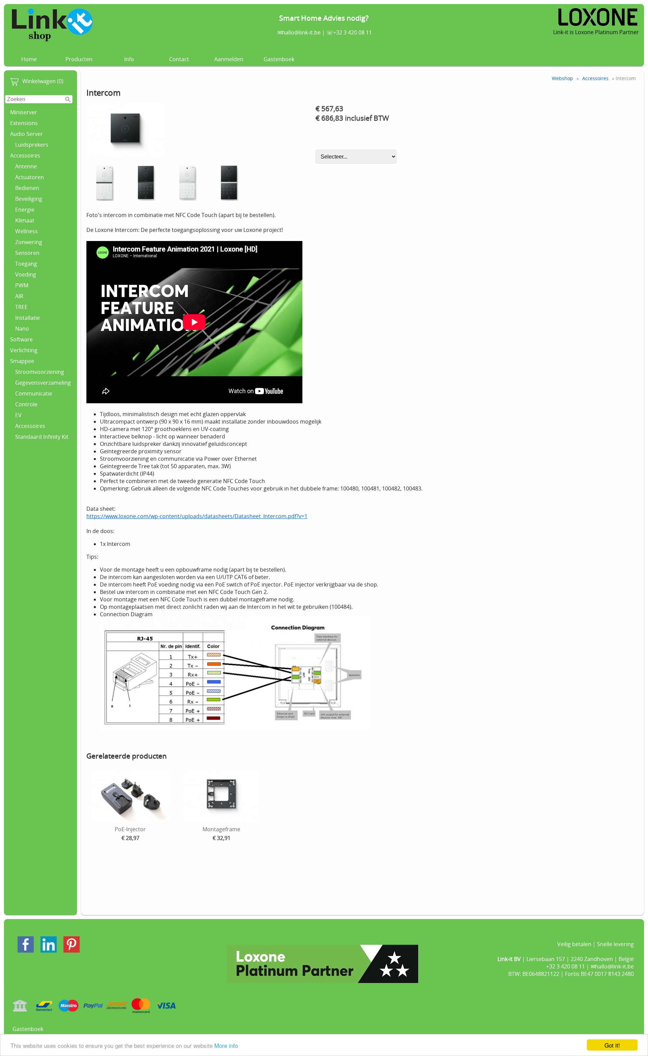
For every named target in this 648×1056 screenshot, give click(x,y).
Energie (24, 209)
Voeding (25, 274)
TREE (21, 307)
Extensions (24, 123)
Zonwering (28, 242)
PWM (21, 285)
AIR (19, 296)
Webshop (562, 78)
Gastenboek (279, 59)
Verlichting (23, 350)
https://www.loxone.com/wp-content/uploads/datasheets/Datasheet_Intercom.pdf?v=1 (196, 516)
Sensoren (27, 253)
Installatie (27, 317)
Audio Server (26, 134)
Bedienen (27, 188)
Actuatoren (29, 177)
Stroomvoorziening (39, 372)
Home (29, 59)
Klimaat (24, 220)
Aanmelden (228, 59)
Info (129, 59)
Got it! (612, 1045)
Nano (22, 328)
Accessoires (25, 155)
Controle (26, 404)
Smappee (22, 361)
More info (226, 1045)
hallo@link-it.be (301, 32)
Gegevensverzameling (43, 382)
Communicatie (33, 393)
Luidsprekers (31, 144)
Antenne (26, 166)
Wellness (26, 231)
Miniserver (23, 112)
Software (21, 339)
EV (18, 415)
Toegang (26, 263)
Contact (179, 59)
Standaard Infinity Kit (42, 436)
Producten (78, 59)
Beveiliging (28, 198)
